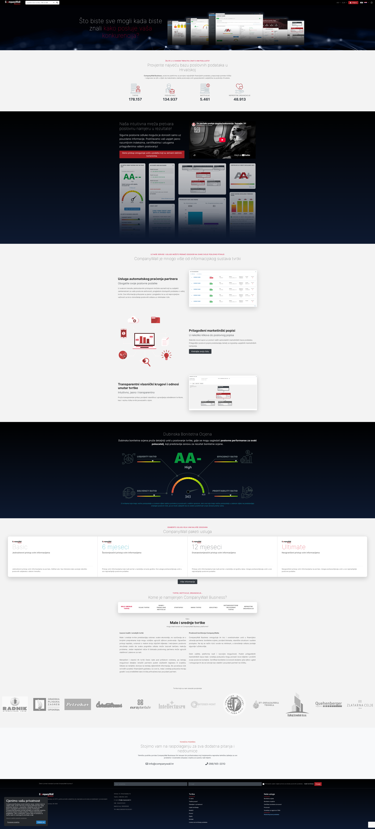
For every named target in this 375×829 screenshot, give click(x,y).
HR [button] (338, 3)
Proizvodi (267, 807)
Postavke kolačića (13, 822)
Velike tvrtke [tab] (144, 607)
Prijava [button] (354, 2)
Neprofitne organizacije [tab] (248, 607)
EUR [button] (344, 3)
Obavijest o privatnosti (195, 804)
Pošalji (318, 784)
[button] (364, 2)
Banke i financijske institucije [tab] (161, 607)
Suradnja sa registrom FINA (272, 810)
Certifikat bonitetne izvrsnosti (273, 804)
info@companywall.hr (161, 763)
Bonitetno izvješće (269, 801)
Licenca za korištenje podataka (198, 822)
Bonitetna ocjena (269, 798)
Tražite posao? (193, 801)
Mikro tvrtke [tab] (196, 607)
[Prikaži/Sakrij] (54, 2)
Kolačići (191, 810)
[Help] (371, 2)
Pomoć (191, 813)
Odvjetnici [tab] (213, 607)
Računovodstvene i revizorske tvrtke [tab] (231, 607)
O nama (191, 798)
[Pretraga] (57, 2)
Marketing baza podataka (271, 814)
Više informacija (187, 582)
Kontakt (191, 819)
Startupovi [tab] (178, 607)
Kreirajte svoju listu (200, 351)
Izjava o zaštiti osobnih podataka (16, 818)
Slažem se (41, 822)
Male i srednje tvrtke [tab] (126, 607)
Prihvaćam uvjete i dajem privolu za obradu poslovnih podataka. (284, 784)
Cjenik (190, 816)
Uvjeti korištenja (309, 784)
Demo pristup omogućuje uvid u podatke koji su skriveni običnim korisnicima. (152, 154)
